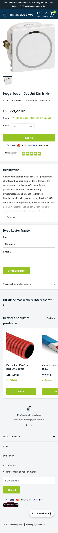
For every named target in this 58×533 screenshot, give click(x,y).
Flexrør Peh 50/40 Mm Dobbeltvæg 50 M (17, 367)
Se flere (51, 318)
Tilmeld (12, 489)
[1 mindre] (14, 126)
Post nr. (7, 251)
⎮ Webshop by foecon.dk (34, 524)
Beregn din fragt (17, 270)
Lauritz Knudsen (12, 100)
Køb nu (29, 137)
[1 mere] (31, 126)
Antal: (6, 125)
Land (5, 237)
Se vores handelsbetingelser (17, 284)
